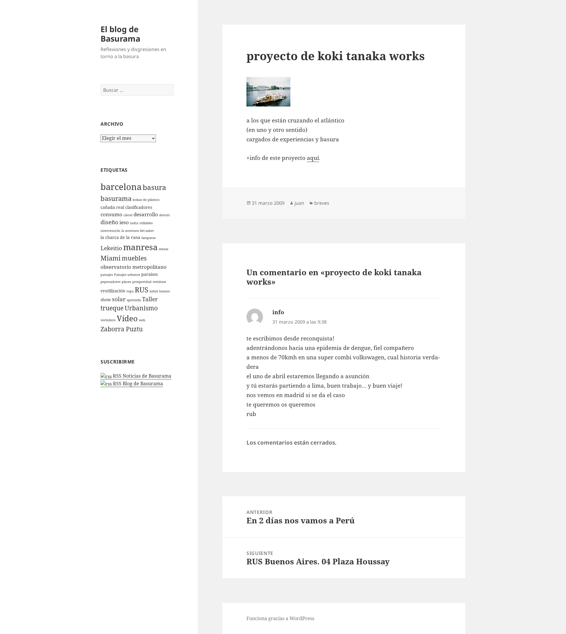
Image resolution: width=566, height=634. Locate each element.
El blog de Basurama (120, 34)
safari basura (159, 291)
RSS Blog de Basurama (137, 383)
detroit (164, 215)
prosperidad (142, 282)
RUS (141, 289)
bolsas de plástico (146, 200)
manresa (140, 247)
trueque (112, 308)
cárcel (128, 215)
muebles (134, 258)
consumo (111, 214)
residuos (159, 282)
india (134, 223)
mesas (163, 249)
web (142, 320)
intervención (110, 231)
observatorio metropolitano (134, 266)
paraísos (149, 274)
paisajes (107, 275)
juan (299, 203)
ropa (130, 291)
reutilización (113, 291)
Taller (150, 299)
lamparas (149, 238)
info (278, 312)
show (106, 299)
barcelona (121, 187)
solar (119, 299)
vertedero (108, 320)
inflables (146, 223)
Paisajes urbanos (127, 275)
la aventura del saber (137, 231)
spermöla (134, 300)
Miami (111, 258)
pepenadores (111, 282)
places (126, 282)
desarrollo (146, 214)
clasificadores (138, 207)
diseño (109, 222)
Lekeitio (111, 248)
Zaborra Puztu (122, 329)
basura (154, 187)
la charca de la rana (120, 237)
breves (321, 203)
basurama (116, 198)
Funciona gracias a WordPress (280, 618)
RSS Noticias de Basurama (141, 376)
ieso (124, 222)
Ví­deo (127, 318)
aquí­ (313, 158)
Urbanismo (141, 308)
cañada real (112, 207)
